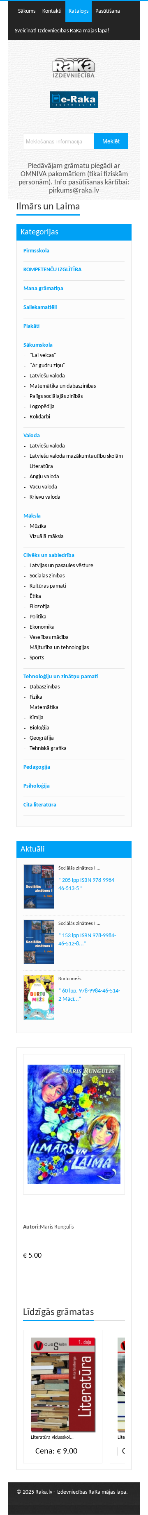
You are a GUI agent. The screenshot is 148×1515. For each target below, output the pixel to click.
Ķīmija (37, 718)
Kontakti (52, 11)
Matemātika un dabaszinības (63, 386)
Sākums (26, 11)
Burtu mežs (69, 979)
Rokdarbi (40, 417)
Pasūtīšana (107, 11)
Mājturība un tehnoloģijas (59, 648)
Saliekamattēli (40, 307)
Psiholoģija (36, 786)
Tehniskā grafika (48, 748)
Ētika (35, 596)
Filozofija (40, 607)
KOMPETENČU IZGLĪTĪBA (52, 270)
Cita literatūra (39, 805)
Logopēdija (42, 407)
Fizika (36, 697)
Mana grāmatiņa (43, 289)
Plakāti (31, 326)
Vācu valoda (43, 487)
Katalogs (78, 11)
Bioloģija (39, 728)
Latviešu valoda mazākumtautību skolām (76, 456)
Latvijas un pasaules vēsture (61, 566)
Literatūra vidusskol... (52, 1437)
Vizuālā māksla (47, 537)
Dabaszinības (45, 687)
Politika (38, 617)
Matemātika (44, 707)
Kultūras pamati (48, 586)
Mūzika (38, 526)
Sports (37, 658)
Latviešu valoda (47, 376)
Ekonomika (42, 627)
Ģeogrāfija (42, 738)
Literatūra (41, 466)
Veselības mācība (49, 637)
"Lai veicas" (43, 355)
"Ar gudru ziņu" (47, 366)
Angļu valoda (44, 477)
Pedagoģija (36, 767)
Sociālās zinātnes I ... (79, 868)
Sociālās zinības (47, 576)
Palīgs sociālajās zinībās (56, 396)
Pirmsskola (36, 251)
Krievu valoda (45, 497)
